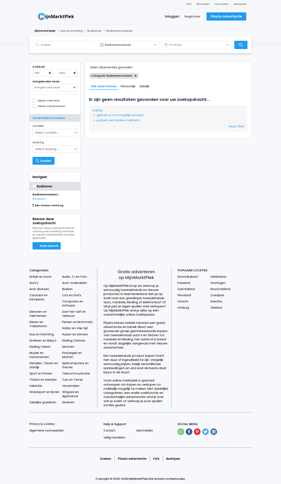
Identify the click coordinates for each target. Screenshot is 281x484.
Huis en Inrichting (41, 334)
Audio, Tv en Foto (74, 277)
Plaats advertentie (132, 459)
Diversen (68, 402)
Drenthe (216, 301)
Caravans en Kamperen (38, 297)
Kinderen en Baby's (42, 340)
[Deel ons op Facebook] (189, 431)
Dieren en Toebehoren (38, 324)
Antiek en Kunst (40, 277)
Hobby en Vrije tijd (75, 328)
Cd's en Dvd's (71, 295)
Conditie (38, 126)
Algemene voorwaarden (46, 430)
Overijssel (217, 295)
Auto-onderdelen (74, 283)
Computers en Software (72, 303)
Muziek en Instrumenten (39, 355)
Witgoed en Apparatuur (70, 394)
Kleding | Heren (40, 347)
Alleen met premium (51, 106)
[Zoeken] (240, 45)
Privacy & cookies (42, 424)
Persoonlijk (128, 86)
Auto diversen (39, 289)
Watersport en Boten (44, 392)
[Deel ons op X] (205, 431)
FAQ (189, 4)
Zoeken (105, 459)
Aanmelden (144, 430)
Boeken (67, 289)
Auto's (33, 283)
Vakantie (35, 386)
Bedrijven (240, 4)
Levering (38, 142)
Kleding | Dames (73, 340)
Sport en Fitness (40, 373)
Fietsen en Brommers (77, 322)
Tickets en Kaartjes (43, 380)
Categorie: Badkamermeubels (111, 76)
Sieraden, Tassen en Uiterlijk (43, 365)
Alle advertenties (104, 86)
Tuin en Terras (72, 380)
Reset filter (236, 126)
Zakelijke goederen (42, 402)
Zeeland (216, 308)
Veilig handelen (114, 437)
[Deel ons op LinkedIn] (213, 431)
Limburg (183, 308)
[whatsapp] (181, 431)
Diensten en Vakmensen (38, 314)
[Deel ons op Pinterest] (197, 431)
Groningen (217, 283)
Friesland (184, 283)
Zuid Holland (186, 289)
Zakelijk (144, 86)
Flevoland (184, 295)
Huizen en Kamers (75, 334)
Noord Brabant (188, 277)
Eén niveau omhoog (49, 205)
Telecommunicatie (76, 373)
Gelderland (218, 277)
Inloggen (172, 16)
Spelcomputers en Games (75, 365)
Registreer (192, 16)
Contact (109, 430)
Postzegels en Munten (72, 355)
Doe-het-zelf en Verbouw (74, 314)
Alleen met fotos (49, 100)
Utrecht (183, 301)
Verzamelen (70, 386)
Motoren (68, 347)
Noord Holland (220, 289)
